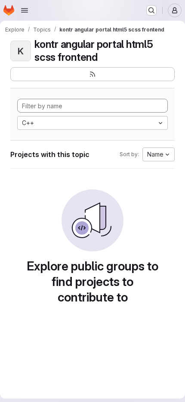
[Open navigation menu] (24, 10)
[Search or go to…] (151, 10)
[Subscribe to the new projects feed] (92, 74)
